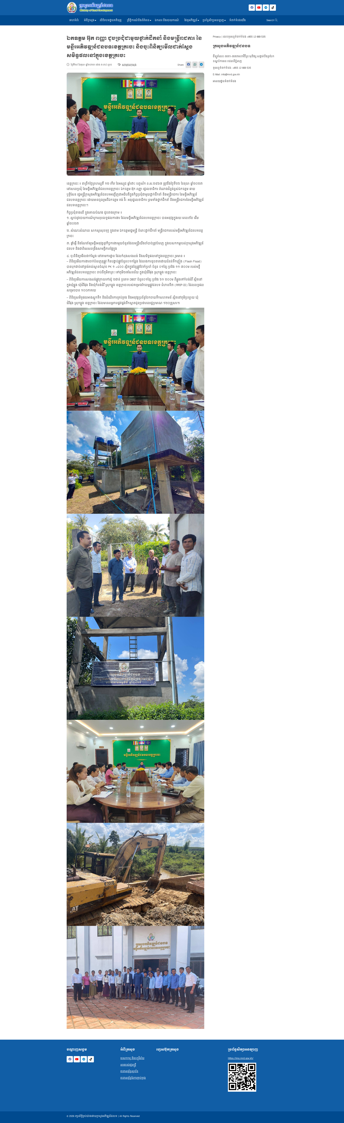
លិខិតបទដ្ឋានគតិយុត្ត (111, 20)
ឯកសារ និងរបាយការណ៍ (167, 20)
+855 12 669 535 (256, 37)
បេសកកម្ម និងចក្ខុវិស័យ (132, 1058)
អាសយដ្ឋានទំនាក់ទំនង (224, 81)
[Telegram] (266, 7)
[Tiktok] (273, 7)
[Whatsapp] (195, 65)
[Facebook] (252, 7)
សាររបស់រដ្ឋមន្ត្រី (128, 1065)
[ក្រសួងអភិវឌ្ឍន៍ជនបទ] (90, 7)
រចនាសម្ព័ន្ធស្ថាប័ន (129, 1071)
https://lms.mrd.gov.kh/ (240, 1058)
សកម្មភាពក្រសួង (129, 65)
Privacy (217, 37)
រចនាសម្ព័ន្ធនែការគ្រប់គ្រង (133, 1078)
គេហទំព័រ (74, 20)
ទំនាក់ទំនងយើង (237, 20)
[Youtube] (259, 7)
